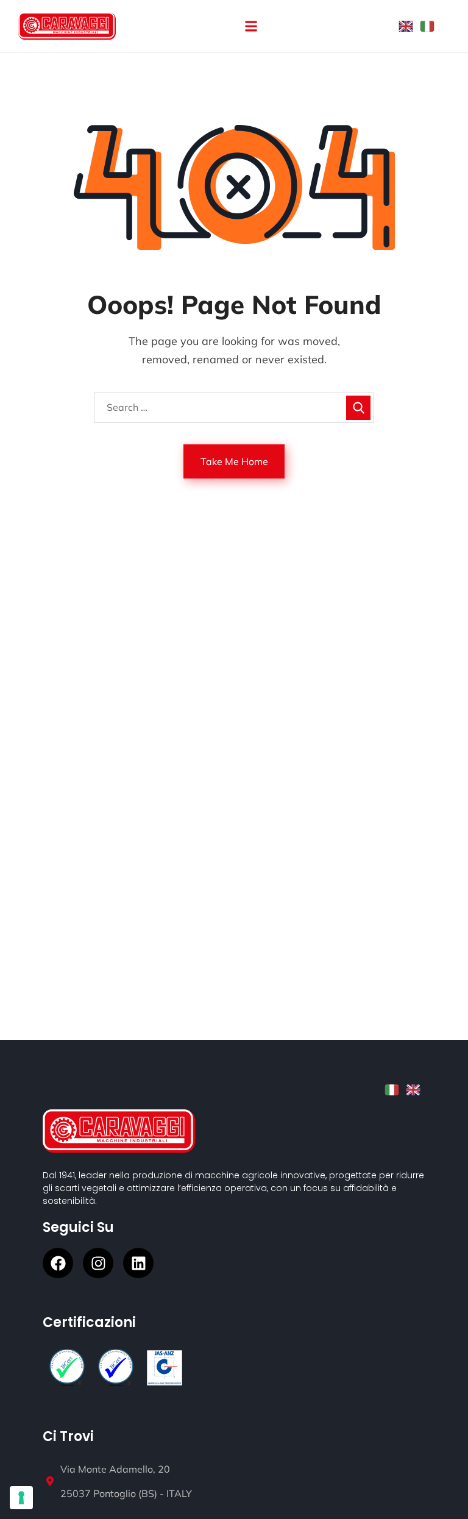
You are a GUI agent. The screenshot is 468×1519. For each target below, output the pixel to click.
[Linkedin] (138, 1263)
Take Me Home (234, 461)
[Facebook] (58, 1263)
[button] (251, 26)
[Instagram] (98, 1263)
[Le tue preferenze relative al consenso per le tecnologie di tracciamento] (21, 1497)
